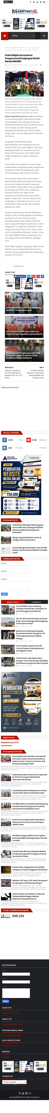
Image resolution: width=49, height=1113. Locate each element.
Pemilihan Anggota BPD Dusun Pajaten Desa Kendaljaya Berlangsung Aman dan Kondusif (29, 838)
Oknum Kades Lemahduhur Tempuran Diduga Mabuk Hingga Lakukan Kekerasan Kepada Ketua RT (28, 896)
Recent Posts (12, 602)
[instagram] (44, 2)
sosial (19, 48)
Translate (22, 1085)
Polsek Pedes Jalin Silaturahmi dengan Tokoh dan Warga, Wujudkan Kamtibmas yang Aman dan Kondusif (32, 660)
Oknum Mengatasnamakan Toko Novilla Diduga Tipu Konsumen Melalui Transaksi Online (29, 550)
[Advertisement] (20, 936)
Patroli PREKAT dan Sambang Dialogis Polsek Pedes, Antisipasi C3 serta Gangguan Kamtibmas (31, 608)
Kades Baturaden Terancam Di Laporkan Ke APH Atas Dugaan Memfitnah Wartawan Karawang (29, 777)
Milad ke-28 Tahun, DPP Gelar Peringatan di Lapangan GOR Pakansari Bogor (29, 881)
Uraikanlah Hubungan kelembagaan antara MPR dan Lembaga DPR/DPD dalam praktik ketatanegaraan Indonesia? (27, 529)
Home (7, 48)
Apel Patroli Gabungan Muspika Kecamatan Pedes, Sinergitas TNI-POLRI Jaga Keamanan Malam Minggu (30, 635)
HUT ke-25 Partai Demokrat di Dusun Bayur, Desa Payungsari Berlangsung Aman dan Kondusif (31, 621)
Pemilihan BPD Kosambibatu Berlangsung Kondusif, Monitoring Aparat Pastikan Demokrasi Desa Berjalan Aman (30, 806)
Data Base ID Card (10, 1045)
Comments (36, 602)
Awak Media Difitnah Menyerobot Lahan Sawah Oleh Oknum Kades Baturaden (29, 791)
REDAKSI (5, 1057)
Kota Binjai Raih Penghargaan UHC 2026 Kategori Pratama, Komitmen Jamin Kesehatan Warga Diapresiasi (23, 355)
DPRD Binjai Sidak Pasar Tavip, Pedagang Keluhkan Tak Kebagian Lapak (23, 308)
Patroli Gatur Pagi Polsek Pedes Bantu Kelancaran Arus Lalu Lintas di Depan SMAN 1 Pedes (28, 822)
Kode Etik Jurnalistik (10, 1013)
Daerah (13, 48)
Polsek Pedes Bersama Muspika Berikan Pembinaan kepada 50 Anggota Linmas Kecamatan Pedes (29, 853)
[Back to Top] (30, 1093)
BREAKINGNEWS (12, 328)
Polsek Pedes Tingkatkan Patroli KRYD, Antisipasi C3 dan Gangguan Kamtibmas (29, 868)
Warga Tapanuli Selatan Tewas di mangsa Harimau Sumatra (26, 538)
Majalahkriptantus (10, 742)
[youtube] (37, 2)
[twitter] (34, 2)
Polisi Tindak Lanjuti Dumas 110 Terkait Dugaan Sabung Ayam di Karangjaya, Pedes (30, 648)
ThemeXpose (34, 1097)
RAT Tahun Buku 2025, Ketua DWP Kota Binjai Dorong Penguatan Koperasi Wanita (24, 332)
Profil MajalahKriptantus (12, 1024)
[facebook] (30, 2)
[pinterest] (40, 2)
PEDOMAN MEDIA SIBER (11, 1035)
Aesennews (6, 745)
